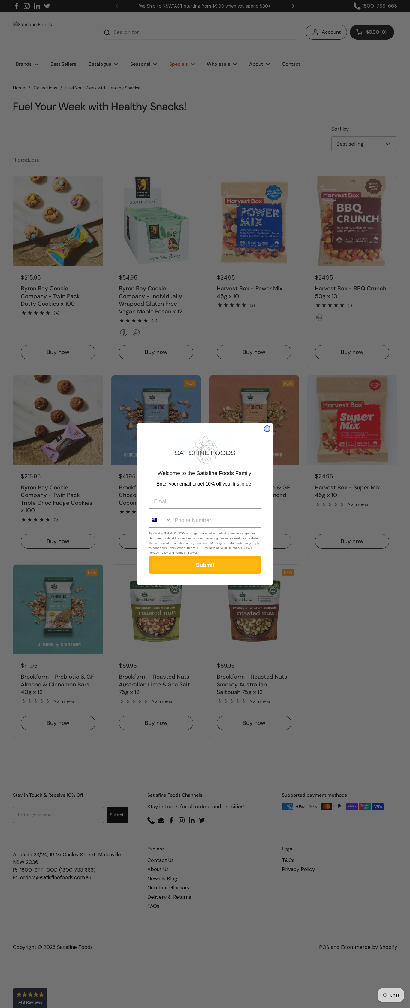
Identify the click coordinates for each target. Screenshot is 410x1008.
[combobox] (160, 519)
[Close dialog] (267, 429)
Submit (205, 565)
